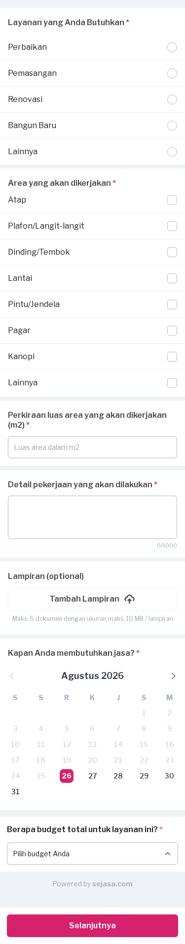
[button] (92, 599)
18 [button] (41, 760)
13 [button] (92, 744)
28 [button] (118, 776)
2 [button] (169, 712)
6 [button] (92, 728)
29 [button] (144, 776)
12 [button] (67, 744)
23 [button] (169, 760)
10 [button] (15, 744)
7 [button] (118, 728)
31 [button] (15, 791)
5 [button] (67, 728)
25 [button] (41, 776)
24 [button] (15, 776)
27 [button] (92, 776)
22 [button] (144, 760)
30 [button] (169, 776)
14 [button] (118, 744)
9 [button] (169, 728)
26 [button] (67, 776)
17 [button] (15, 760)
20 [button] (92, 760)
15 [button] (144, 744)
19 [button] (67, 760)
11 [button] (41, 744)
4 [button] (40, 728)
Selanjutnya (92, 925)
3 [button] (15, 728)
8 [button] (144, 728)
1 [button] (144, 712)
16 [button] (169, 744)
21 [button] (118, 760)
